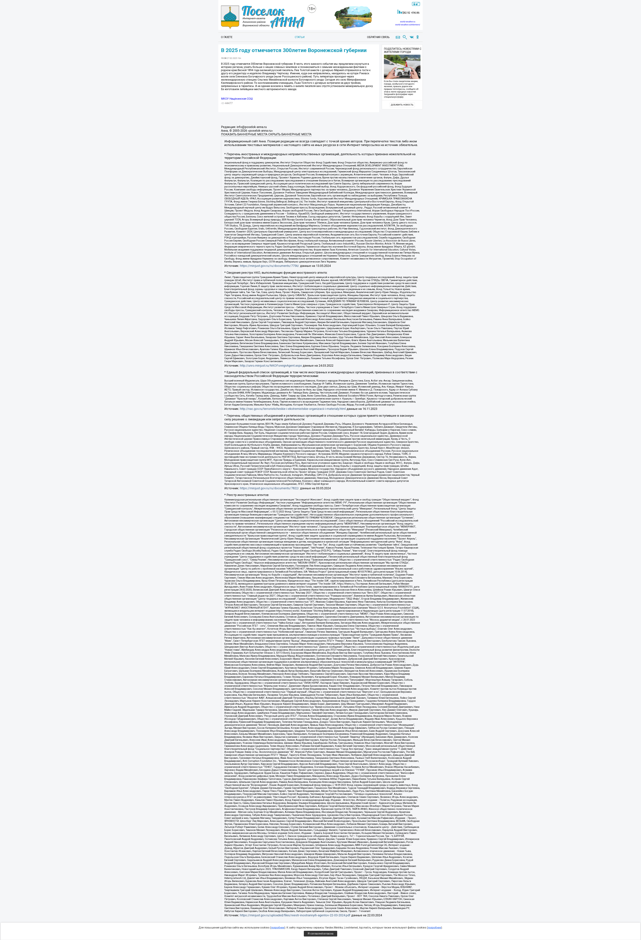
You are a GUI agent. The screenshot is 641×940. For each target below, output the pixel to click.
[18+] (262, 18)
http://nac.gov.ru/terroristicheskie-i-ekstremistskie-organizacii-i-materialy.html (293, 409)
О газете (226, 37)
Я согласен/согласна (320, 933)
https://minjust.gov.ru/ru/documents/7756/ (269, 266)
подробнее (277, 927)
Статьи (300, 37)
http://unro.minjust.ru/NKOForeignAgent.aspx (271, 365)
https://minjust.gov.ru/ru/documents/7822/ (269, 488)
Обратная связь (378, 37)
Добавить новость (402, 104)
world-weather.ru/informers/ (407, 25)
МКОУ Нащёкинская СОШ (237, 98)
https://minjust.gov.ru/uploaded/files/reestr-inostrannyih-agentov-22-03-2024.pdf (295, 915)
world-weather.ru (407, 22)
